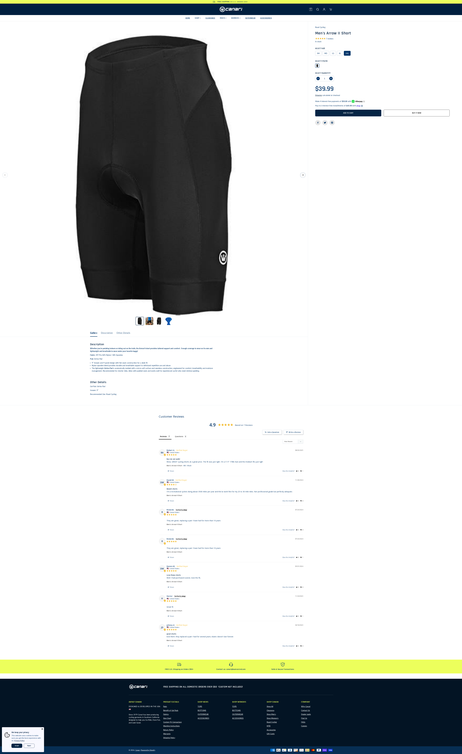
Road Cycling (272, 722)
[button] (297, 471)
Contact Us (305, 710)
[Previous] (5, 175)
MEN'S (222, 18)
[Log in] (324, 9)
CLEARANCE (210, 18)
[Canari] (231, 9)
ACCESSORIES (266, 18)
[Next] (302, 175)
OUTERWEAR (250, 18)
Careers (304, 726)
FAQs (303, 722)
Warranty (167, 734)
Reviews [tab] (163, 436)
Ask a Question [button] (273, 432)
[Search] (317, 9)
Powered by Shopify (148, 750)
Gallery (93, 332)
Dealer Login (306, 714)
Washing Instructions (171, 726)
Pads (165, 706)
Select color (321, 61)
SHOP (197, 18)
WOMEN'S (235, 18)
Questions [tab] (179, 436)
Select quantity (322, 73)
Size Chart (167, 718)
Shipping (318, 95)
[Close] (42, 729)
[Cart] (330, 9)
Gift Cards (271, 734)
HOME (187, 18)
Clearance (270, 710)
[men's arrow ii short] (154, 175)
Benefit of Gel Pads (170, 710)
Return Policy (168, 730)
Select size (320, 48)
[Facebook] (318, 122)
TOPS (200, 706)
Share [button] (172, 471)
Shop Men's (271, 714)
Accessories (271, 730)
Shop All (270, 706)
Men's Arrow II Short (174, 465)
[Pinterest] (332, 122)
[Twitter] (325, 122)
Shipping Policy (169, 738)
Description (107, 332)
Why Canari (305, 706)
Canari (137, 750)
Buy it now (416, 113)
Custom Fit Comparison (172, 722)
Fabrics (166, 714)
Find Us (304, 718)
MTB (268, 726)
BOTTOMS (202, 710)
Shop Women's (273, 718)
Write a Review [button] (295, 432)
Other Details (123, 332)
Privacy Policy (19, 740)
